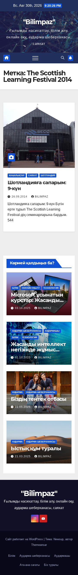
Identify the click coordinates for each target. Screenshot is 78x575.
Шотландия (48, 175)
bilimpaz (41, 196)
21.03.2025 (23, 456)
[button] (62, 58)
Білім (15, 288)
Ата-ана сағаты (30, 565)
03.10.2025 (23, 308)
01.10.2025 (23, 357)
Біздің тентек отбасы (38, 399)
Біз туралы (51, 565)
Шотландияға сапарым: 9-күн (37, 185)
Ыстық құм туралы (36, 448)
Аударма (17, 392)
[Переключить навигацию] (35, 58)
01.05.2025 (23, 406)
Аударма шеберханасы (26, 331)
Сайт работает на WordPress (24, 539)
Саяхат (32, 175)
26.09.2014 (20, 196)
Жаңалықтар (16, 175)
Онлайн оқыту (31, 288)
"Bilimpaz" (39, 22)
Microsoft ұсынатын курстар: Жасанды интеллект (37, 300)
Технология (50, 288)
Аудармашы (52, 331)
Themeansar (39, 544)
